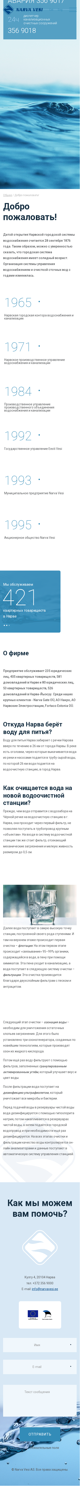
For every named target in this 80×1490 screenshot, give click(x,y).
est (51, 9)
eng (60, 9)
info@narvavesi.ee (45, 1289)
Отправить (40, 1434)
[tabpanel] (31, 602)
